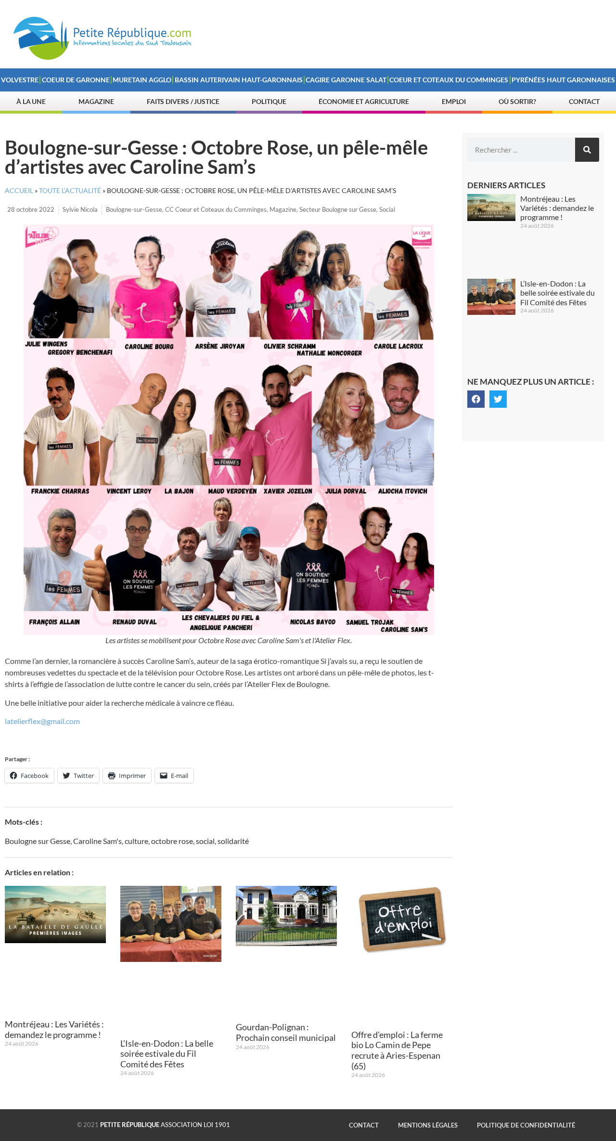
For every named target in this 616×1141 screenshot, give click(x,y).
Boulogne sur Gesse (37, 840)
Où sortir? (517, 101)
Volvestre (19, 80)
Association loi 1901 (165, 1124)
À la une (31, 101)
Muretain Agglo (142, 80)
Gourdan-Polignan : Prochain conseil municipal (286, 1032)
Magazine (96, 101)
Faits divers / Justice (183, 101)
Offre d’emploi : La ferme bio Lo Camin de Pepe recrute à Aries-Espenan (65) (397, 1050)
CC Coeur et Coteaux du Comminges (216, 209)
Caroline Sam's (97, 840)
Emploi (454, 101)
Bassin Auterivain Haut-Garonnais (239, 80)
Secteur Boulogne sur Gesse (337, 209)
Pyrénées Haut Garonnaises (563, 80)
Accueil (19, 190)
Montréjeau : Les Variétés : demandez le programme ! (54, 1029)
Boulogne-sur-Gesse (134, 209)
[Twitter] (498, 399)
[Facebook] (476, 399)
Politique (269, 101)
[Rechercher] (587, 150)
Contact (584, 101)
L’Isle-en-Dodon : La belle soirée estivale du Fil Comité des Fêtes (166, 1053)
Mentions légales (428, 1125)
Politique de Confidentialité (526, 1125)
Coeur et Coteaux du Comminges (448, 80)
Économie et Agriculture (364, 101)
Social (387, 209)
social (205, 840)
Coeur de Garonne (76, 80)
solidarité (233, 840)
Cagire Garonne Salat (346, 80)
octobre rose (172, 840)
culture (136, 840)
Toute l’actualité (70, 190)
